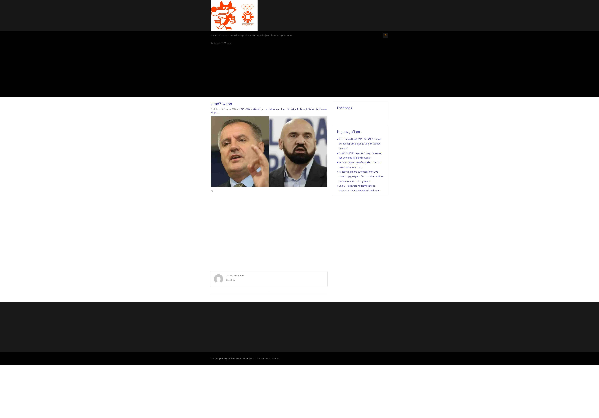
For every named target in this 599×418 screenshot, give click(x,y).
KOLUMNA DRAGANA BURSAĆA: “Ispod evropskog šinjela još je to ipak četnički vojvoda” (360, 143)
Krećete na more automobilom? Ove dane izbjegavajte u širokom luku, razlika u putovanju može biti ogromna (361, 176)
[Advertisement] (299, 72)
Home (213, 35)
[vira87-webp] (269, 151)
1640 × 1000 (245, 109)
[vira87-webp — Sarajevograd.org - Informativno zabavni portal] (234, 15)
